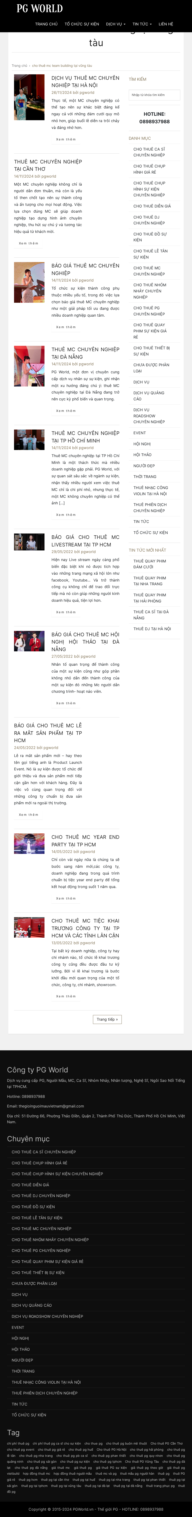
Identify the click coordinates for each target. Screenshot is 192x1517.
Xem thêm (66, 139)
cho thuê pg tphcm (107, 1461)
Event (139, 432)
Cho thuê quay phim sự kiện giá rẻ (150, 331)
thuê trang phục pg (160, 1486)
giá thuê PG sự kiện (111, 1467)
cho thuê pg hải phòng (146, 1449)
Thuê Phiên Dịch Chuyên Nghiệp (150, 507)
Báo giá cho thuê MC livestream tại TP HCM (85, 541)
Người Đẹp (144, 465)
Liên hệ (166, 24)
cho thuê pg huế (81, 1449)
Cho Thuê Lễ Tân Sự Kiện (150, 254)
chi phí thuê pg (18, 1443)
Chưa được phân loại (151, 367)
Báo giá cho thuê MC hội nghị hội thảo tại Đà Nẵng (85, 642)
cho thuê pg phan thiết (109, 1455)
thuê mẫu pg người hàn (137, 1473)
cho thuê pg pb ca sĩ (72, 1455)
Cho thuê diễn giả (152, 206)
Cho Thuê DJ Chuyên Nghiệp (149, 220)
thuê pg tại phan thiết (149, 1479)
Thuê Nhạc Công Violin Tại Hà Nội (150, 490)
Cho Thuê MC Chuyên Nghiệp (149, 271)
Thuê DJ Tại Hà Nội (152, 628)
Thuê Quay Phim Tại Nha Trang (149, 581)
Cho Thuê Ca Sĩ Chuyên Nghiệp (149, 152)
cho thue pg (94, 1443)
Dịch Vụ (114, 24)
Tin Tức (141, 24)
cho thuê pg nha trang (36, 1455)
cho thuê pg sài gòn (42, 1461)
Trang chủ (46, 24)
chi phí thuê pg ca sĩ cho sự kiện (57, 1443)
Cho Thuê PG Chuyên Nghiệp (149, 311)
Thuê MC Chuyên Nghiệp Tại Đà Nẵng (85, 353)
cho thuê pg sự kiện (75, 1461)
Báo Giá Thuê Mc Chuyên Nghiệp (85, 269)
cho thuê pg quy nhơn (146, 1455)
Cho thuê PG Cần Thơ (167, 1443)
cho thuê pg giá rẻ (51, 1449)
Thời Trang (144, 476)
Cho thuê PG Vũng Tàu (142, 1461)
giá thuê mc (61, 1467)
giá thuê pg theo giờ (147, 1467)
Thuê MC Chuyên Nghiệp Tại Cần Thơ (48, 165)
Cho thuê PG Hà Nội (111, 1449)
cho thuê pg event (20, 1449)
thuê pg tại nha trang (114, 1479)
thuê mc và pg (106, 1473)
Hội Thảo (142, 454)
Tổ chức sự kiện (150, 532)
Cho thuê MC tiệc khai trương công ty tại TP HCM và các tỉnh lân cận (85, 928)
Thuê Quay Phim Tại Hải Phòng (149, 598)
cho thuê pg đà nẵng (31, 1467)
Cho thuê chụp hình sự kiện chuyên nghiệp (149, 189)
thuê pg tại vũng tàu (66, 1486)
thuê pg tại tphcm (34, 1486)
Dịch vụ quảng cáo (148, 395)
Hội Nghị (142, 444)
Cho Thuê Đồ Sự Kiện (150, 237)
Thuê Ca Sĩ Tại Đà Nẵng (151, 614)
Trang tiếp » (107, 1019)
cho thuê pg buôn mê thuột (126, 1443)
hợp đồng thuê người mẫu (73, 1473)
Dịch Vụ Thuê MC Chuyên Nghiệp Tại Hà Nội (85, 81)
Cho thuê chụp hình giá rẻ (149, 169)
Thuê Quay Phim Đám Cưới (149, 564)
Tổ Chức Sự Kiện (82, 24)
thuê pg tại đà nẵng (128, 1486)
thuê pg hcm (28, 1479)
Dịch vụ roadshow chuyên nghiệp (149, 415)
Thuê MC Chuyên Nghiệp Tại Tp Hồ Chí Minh (85, 437)
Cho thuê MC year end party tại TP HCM (85, 841)
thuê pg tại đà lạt (97, 1486)
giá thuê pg (83, 1467)
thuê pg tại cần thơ (55, 1479)
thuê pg (163, 1473)
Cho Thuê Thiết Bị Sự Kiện (151, 351)
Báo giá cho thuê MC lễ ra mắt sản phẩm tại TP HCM (48, 733)
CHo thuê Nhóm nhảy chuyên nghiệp (149, 291)
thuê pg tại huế (84, 1479)
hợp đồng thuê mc (36, 1473)
